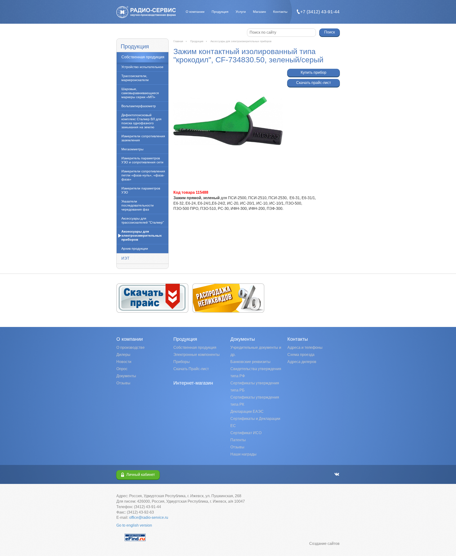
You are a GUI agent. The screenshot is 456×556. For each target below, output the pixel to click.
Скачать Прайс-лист (191, 369)
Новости (123, 362)
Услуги (241, 12)
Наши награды (243, 454)
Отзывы (123, 383)
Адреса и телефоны (305, 347)
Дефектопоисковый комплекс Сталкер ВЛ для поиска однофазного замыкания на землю (141, 121)
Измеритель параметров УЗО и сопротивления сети (142, 160)
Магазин (259, 12)
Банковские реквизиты (250, 362)
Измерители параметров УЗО (140, 190)
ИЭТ (125, 258)
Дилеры (123, 355)
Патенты (238, 440)
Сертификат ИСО (245, 433)
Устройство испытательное (142, 67)
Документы (126, 376)
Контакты (280, 12)
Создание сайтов (324, 544)
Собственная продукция (142, 57)
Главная (178, 41)
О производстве (130, 347)
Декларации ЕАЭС (247, 411)
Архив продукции (134, 248)
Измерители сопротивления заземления (143, 138)
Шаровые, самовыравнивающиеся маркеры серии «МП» (140, 93)
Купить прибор (313, 72)
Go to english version (134, 525)
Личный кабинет (140, 475)
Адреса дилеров (301, 362)
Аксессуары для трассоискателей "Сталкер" (142, 220)
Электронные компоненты (196, 355)
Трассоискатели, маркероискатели (135, 78)
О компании (195, 12)
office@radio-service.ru (148, 517)
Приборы (181, 362)
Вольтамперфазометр (138, 106)
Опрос (122, 369)
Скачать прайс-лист (313, 83)
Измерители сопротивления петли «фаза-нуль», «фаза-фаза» (143, 175)
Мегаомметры (132, 149)
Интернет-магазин (193, 383)
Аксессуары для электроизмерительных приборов (141, 235)
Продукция (220, 12)
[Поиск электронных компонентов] (135, 537)
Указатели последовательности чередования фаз (137, 205)
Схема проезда (300, 355)
